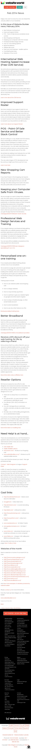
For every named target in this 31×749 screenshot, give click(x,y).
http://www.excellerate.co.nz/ (12, 580)
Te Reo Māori (18, 728)
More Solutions (7, 645)
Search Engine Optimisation (10, 636)
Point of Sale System (21, 623)
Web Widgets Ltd (13, 745)
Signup (18, 657)
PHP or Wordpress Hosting (9, 670)
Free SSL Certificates (8, 671)
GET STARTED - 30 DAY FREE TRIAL (15, 613)
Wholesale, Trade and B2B (22, 625)
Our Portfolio (7, 701)
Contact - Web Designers (8, 464)
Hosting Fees (7, 658)
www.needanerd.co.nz (10, 523)
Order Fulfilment (20, 639)
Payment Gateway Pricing (10, 673)
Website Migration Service (22, 660)
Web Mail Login (20, 683)
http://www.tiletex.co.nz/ (11, 565)
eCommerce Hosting (21, 650)
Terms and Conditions (9, 707)
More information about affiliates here (12, 375)
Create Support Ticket (21, 702)
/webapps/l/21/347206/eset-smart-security (13, 214)
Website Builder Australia (21, 735)
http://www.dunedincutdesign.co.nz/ (14, 573)
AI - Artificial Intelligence (9, 644)
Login (18, 680)
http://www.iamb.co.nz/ (11, 578)
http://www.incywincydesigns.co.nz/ (14, 557)
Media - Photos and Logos (10, 704)
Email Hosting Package (9, 665)
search (25, 7)
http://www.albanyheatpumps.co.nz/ (15, 575)
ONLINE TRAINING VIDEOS (10, 449)
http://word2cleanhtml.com (12, 497)
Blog (5, 698)
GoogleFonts (7, 502)
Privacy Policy (7, 709)
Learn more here (5, 165)
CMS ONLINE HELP (8, 447)
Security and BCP (8, 706)
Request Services (20, 694)
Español (26, 728)
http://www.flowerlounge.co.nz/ (13, 563)
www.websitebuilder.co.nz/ (11, 454)
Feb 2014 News (17, 608)
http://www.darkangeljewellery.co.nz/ (15, 569)
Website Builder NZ (8, 620)
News (12, 608)
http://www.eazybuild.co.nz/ (12, 567)
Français (11, 728)
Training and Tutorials (21, 698)
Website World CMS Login (22, 681)
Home (3, 608)
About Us (7, 608)
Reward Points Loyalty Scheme (23, 633)
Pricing (6, 657)
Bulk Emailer (7, 628)
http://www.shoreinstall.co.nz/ (12, 561)
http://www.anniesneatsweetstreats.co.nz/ (16, 576)
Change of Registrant (9, 684)
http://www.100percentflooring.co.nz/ (15, 571)
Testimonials (7, 702)
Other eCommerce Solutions (22, 654)
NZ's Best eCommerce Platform (23, 652)
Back (2, 604)
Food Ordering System (21, 631)
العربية (22, 725)
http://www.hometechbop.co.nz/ (13, 559)
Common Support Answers (22, 696)
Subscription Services (21, 647)
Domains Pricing (8, 660)
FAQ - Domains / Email (9, 686)
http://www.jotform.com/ (11, 518)
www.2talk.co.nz (8, 536)
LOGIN (19, 7)
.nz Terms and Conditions (9, 689)
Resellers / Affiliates (20, 663)
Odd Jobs (6, 675)
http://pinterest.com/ (10, 505)
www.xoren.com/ (9, 450)
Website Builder (8, 618)
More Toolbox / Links (10, 543)
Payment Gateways (20, 621)
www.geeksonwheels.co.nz (11, 526)
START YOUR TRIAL (10, 7)
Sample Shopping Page (21, 642)
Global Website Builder (9, 621)
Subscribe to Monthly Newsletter (23, 662)
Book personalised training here (10, 311)
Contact (19, 693)
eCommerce (20, 618)
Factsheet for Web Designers (10, 641)
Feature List (7, 639)
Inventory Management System (23, 641)
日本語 (27, 725)
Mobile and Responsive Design (10, 637)
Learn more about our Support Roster (12, 124)
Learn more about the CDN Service (11, 97)
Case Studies (7, 696)
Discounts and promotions (22, 626)
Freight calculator (20, 635)
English (11, 725)
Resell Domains (7, 688)
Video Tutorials (7, 625)
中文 (15, 731)
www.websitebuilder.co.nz (8, 598)
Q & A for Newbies (8, 623)
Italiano (5, 728)
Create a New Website (21, 658)
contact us (8, 590)
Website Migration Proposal (10, 663)
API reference (8, 712)
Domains (7, 680)
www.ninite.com (8, 531)
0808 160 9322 (14, 740)
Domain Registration (9, 681)
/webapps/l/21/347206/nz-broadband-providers (15, 333)
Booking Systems (20, 630)
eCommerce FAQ (8, 626)
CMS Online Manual (8, 642)
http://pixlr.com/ (8, 510)
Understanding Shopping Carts (23, 620)
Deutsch (17, 725)
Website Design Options (9, 662)
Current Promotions (8, 676)
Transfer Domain (8, 683)
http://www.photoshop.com (12, 513)
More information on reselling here (11, 428)
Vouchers (19, 628)
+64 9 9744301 (14, 738)
